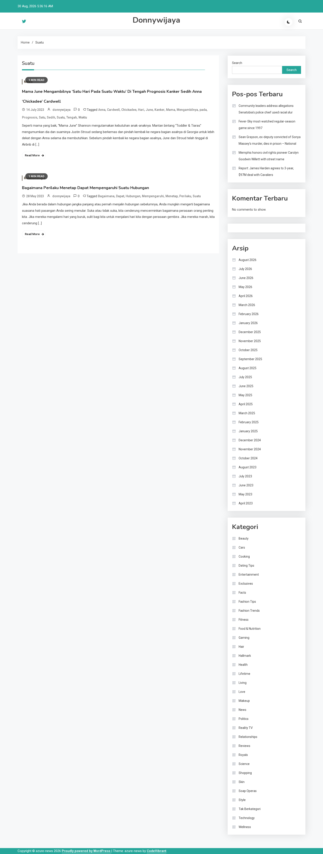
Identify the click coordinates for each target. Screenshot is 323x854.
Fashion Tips (247, 601)
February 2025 (249, 422)
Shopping (245, 773)
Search (237, 63)
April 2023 (246, 503)
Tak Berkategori (250, 809)
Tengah (71, 117)
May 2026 (245, 287)
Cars (242, 547)
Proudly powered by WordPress (86, 851)
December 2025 (250, 332)
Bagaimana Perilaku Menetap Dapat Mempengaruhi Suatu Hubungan (85, 187)
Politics (244, 719)
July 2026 (245, 269)
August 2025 (247, 368)
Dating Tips (246, 565)
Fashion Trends (249, 610)
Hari (141, 109)
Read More (32, 155)
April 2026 (246, 296)
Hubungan (133, 196)
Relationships (248, 737)
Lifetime (244, 673)
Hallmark (245, 655)
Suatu (61, 117)
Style (242, 800)
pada (203, 109)
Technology (247, 818)
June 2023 (246, 485)
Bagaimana (106, 196)
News (242, 710)
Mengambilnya (187, 109)
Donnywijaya (156, 20)
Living (243, 682)
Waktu (82, 117)
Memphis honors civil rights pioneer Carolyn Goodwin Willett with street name (269, 156)
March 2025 (247, 413)
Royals (243, 755)
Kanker (159, 109)
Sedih (51, 117)
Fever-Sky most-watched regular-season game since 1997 (267, 125)
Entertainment (249, 574)
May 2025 (245, 395)
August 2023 (247, 467)
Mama (170, 109)
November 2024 (250, 449)
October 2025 (248, 350)
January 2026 (248, 323)
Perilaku (185, 196)
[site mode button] (288, 22)
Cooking (244, 556)
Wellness (245, 827)
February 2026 (249, 314)
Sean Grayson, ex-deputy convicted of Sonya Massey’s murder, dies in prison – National (270, 140)
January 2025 (248, 431)
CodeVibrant (156, 851)
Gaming (244, 637)
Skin (242, 782)
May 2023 (245, 494)
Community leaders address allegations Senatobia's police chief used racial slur (266, 109)
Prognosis (29, 117)
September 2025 (250, 359)
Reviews (244, 746)
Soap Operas (248, 791)
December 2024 (250, 440)
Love (242, 691)
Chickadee (128, 109)
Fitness (244, 619)
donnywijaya (62, 109)
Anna (101, 109)
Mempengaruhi (153, 196)
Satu (42, 117)
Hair (241, 646)
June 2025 (246, 386)
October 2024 (248, 458)
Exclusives (246, 583)
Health (243, 664)
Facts (242, 592)
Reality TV (246, 728)
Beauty (244, 538)
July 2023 (245, 476)
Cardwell (113, 109)
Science (244, 764)
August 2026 (247, 260)
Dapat (120, 196)
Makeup (244, 701)
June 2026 (246, 278)
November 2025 (250, 341)
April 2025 (246, 404)
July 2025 (245, 377)
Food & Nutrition (250, 628)
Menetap (171, 196)
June (149, 109)
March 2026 (247, 305)
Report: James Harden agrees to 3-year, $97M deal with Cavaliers (266, 171)
